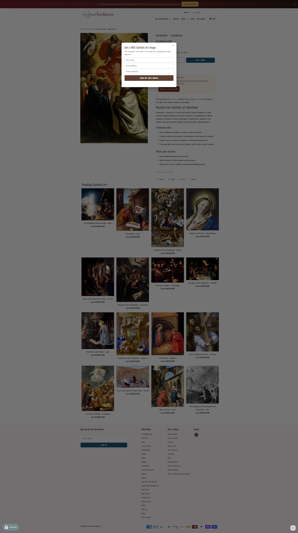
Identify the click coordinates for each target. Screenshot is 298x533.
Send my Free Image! (149, 78)
